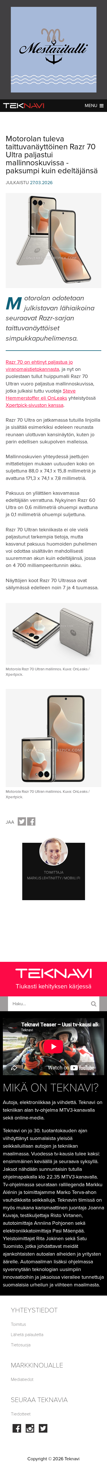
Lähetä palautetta (27, 1335)
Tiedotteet (21, 1414)
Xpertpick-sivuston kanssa (34, 405)
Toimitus (18, 1324)
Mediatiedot (22, 1379)
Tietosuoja (21, 1345)
